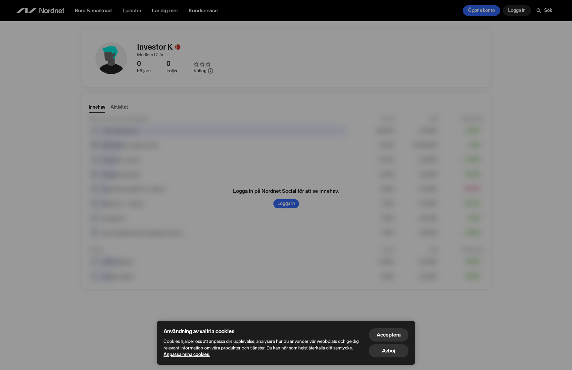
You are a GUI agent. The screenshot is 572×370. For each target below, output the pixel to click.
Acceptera (389, 335)
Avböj (388, 350)
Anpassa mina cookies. (187, 354)
